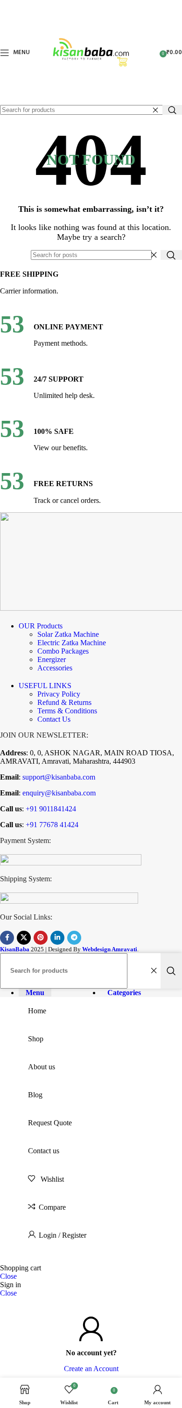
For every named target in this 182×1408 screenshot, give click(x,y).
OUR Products (41, 626)
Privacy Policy (58, 694)
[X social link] (24, 938)
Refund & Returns (64, 702)
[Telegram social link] (74, 938)
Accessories (54, 668)
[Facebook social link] (7, 938)
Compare (52, 1207)
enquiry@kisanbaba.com (58, 793)
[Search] (172, 110)
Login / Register (62, 1235)
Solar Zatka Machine (68, 634)
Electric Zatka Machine (71, 643)
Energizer (51, 659)
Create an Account (91, 1369)
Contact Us (53, 719)
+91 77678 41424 (51, 825)
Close (8, 1276)
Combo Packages (63, 651)
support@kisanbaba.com (58, 777)
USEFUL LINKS (45, 686)
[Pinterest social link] (41, 938)
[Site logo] (91, 101)
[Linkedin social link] (57, 938)
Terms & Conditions (67, 711)
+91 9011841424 (50, 809)
